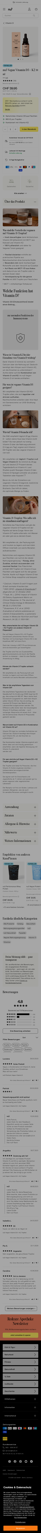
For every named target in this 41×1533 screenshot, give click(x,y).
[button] (21, 764)
